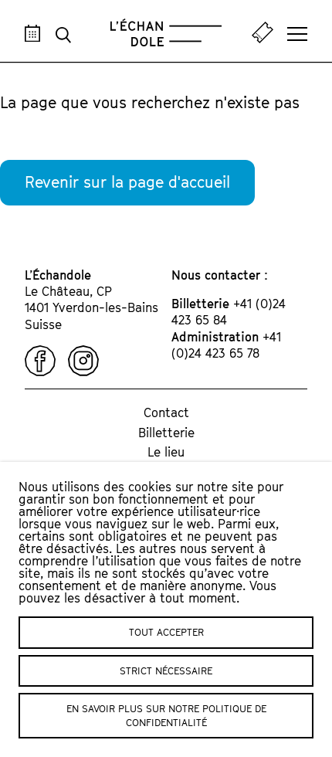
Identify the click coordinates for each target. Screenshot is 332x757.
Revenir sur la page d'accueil (127, 182)
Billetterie (166, 432)
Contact (166, 412)
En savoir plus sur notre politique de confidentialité (166, 715)
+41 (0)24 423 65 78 (226, 345)
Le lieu (166, 452)
